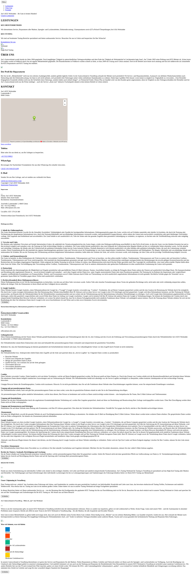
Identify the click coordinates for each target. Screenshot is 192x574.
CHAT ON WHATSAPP (10, 169)
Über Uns (8, 8)
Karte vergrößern (6, 144)
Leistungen (9, 6)
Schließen (5, 302)
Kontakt (8, 10)
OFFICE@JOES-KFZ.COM (11, 181)
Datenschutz (13, 185)
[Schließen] (2, 194)
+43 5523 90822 (7, 156)
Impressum (5, 185)
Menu (4, 2)
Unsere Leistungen (7, 16)
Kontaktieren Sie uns (8, 42)
